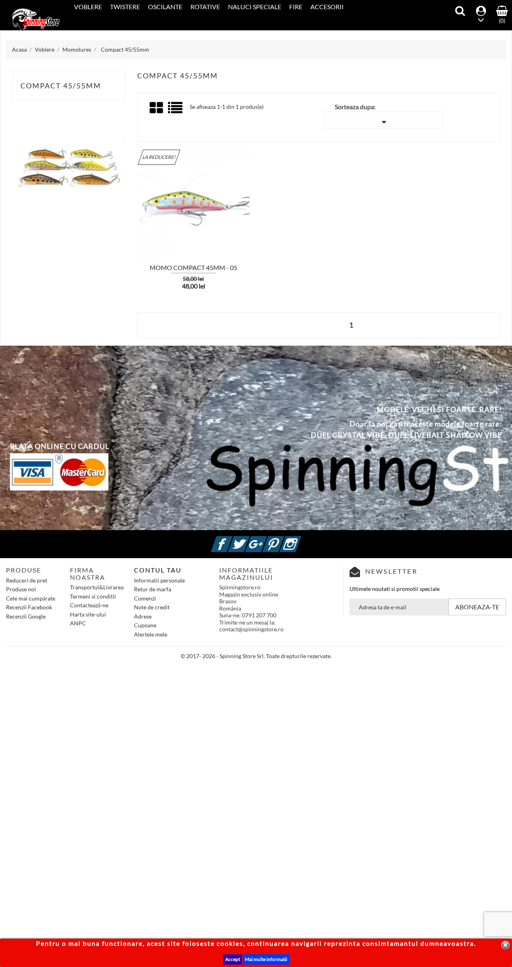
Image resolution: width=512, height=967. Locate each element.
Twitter (248, 539)
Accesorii (327, 6)
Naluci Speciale (254, 6)
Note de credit (152, 607)
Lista (176, 110)
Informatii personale (159, 580)
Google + (265, 539)
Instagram (300, 539)
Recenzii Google (26, 616)
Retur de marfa (152, 589)
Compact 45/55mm (60, 85)
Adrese (143, 616)
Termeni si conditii (93, 596)
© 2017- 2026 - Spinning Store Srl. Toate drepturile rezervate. (256, 656)
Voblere (88, 6)
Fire (295, 6)
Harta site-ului (88, 614)
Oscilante (165, 6)
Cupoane (145, 625)
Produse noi (21, 589)
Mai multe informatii (266, 959)
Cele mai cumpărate (30, 598)
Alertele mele (150, 634)
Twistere (125, 6)
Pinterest (283, 539)
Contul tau (158, 570)
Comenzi (145, 598)
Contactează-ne (89, 605)
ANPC (78, 623)
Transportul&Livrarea (97, 587)
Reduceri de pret (26, 580)
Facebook (231, 539)
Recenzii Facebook (29, 607)
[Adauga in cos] (124, 211)
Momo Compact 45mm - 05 (193, 267)
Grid (157, 108)
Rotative (205, 6)
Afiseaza (147, 211)
